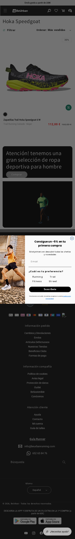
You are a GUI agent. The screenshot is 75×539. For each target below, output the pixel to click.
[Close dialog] (72, 238)
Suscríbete (50, 289)
